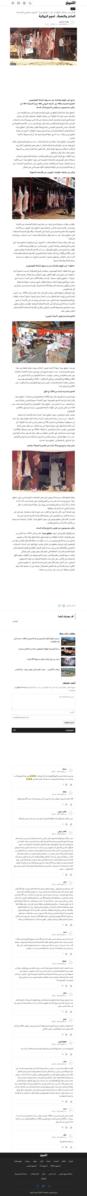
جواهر (35, 1161)
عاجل (43, 1174)
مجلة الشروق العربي (65, 1174)
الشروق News (55, 1166)
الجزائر (73, 9)
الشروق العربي (31, 1166)
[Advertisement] (43, 81)
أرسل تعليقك (69, 722)
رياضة (48, 1161)
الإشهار (43, 1178)
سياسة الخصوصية (21, 1174)
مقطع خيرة (47, 533)
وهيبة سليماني (64, 22)
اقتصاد (56, 1161)
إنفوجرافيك (17, 1161)
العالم (63, 1161)
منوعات (27, 1161)
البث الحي (52, 1174)
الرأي (41, 1161)
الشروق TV (43, 1166)
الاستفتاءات (34, 1174)
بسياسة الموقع (22, 687)
